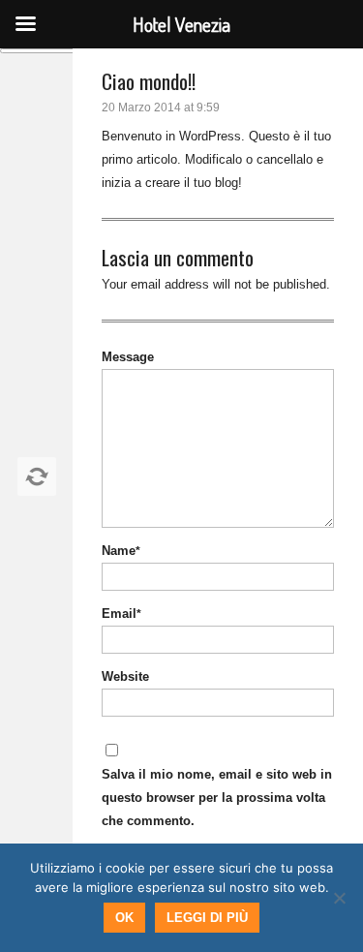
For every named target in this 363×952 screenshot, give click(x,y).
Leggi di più (207, 917)
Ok (124, 917)
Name (121, 550)
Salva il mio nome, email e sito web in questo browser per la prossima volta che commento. (217, 797)
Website (125, 676)
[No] (338, 897)
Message (128, 357)
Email (121, 613)
